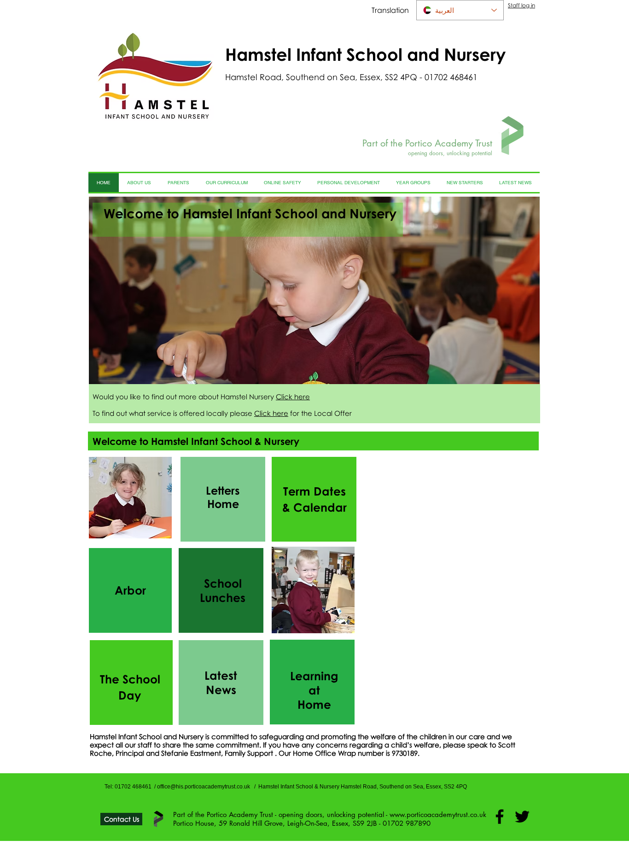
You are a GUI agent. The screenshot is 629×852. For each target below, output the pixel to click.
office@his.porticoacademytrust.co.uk (203, 786)
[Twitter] (522, 816)
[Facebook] (499, 816)
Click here (293, 396)
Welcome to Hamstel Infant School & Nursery (196, 441)
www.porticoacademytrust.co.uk (438, 814)
